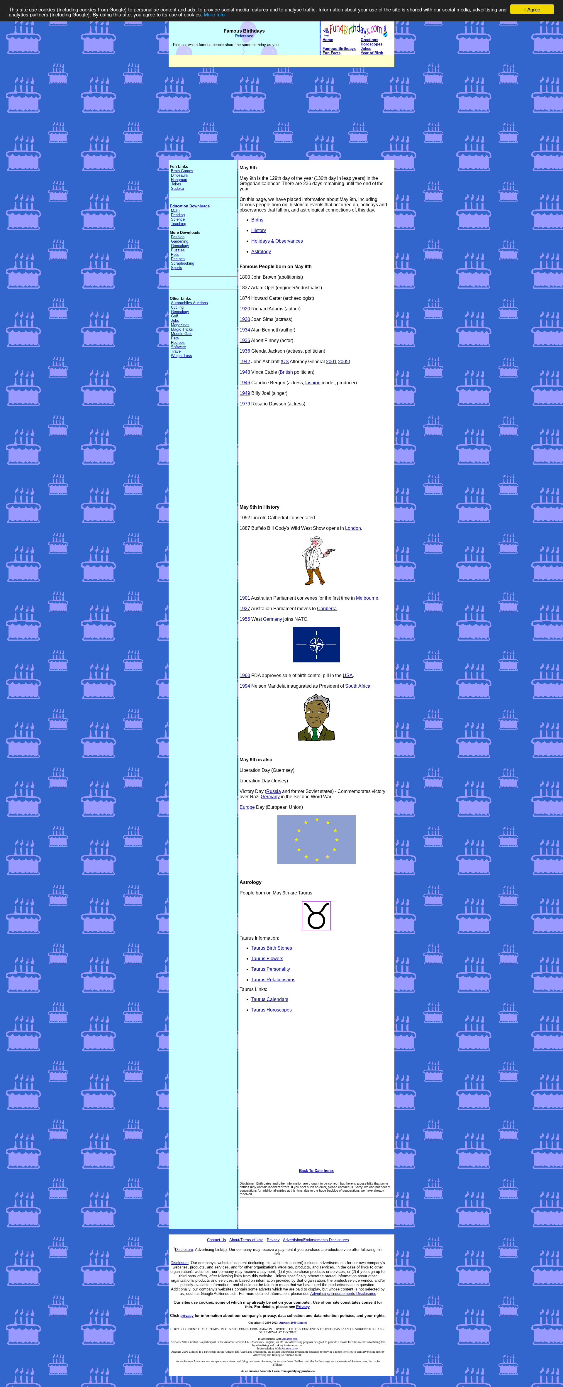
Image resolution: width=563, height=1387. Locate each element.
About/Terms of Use (246, 1240)
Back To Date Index (316, 1170)
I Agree (532, 9)
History (258, 230)
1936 (245, 340)
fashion (312, 382)
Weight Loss (181, 355)
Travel (176, 351)
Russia (273, 791)
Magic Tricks (182, 329)
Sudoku (177, 188)
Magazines (180, 325)
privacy (187, 1315)
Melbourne (367, 598)
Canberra (327, 608)
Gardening (179, 241)
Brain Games (182, 171)
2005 (343, 361)
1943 (245, 372)
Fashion (177, 237)
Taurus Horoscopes (271, 1009)
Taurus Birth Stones (271, 947)
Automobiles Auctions (189, 303)
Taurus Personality (270, 969)
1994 (245, 686)
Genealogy (180, 245)
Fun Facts (331, 53)
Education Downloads (190, 206)
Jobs (175, 320)
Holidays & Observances (277, 241)
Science (178, 219)
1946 (245, 382)
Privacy (273, 1240)
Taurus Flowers (267, 958)
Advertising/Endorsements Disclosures (316, 1240)
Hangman (179, 179)
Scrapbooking (182, 263)
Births (257, 219)
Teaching (178, 223)
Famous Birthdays (339, 48)
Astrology (261, 251)
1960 (245, 675)
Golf (174, 316)
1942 (245, 361)
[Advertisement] (281, 108)
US (285, 361)
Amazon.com (290, 1338)
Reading (178, 215)
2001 (331, 361)
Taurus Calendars (269, 999)
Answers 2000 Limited (293, 1322)
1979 (245, 403)
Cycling (177, 307)
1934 (245, 329)
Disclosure (184, 1249)
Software (178, 347)
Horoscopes (371, 44)
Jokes (366, 48)
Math (175, 210)
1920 (245, 308)
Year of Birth (372, 53)
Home (328, 40)
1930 (245, 319)
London (353, 528)
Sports (176, 267)
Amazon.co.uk (289, 1348)
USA (348, 675)
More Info (214, 14)
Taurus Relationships (273, 979)
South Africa (357, 686)
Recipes (178, 259)
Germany (272, 619)
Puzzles (178, 250)
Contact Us (216, 1240)
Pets (175, 254)
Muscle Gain (181, 333)
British (286, 372)
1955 (245, 619)
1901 (245, 598)
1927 (245, 608)
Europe (247, 807)
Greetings (369, 40)
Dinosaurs (179, 175)
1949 (245, 393)
